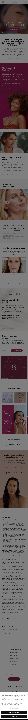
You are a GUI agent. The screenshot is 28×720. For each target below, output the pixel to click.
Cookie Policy (8, 706)
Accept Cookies (14, 716)
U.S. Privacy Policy (16, 706)
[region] (14, 705)
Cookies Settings (14, 708)
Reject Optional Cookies (14, 712)
